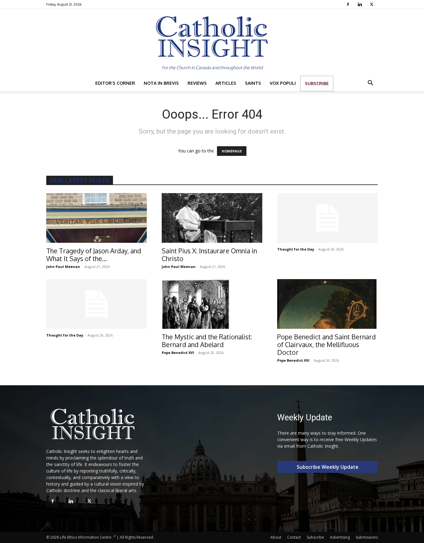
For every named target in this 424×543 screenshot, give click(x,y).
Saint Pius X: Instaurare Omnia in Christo (209, 255)
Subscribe (317, 83)
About (275, 537)
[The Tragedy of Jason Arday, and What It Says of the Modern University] (96, 218)
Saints (253, 83)
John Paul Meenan (63, 266)
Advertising (340, 537)
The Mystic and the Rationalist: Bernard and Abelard (207, 341)
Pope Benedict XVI (178, 352)
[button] (370, 84)
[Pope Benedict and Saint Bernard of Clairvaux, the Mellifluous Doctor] (327, 304)
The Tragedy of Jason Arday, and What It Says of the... (93, 255)
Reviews (197, 83)
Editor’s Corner (115, 83)
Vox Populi (283, 83)
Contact (294, 537)
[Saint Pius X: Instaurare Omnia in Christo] (212, 218)
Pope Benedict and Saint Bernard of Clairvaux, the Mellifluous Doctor (326, 344)
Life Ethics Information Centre (85, 537)
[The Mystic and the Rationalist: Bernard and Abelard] (212, 304)
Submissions (367, 537)
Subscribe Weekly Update (328, 467)
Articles (225, 83)
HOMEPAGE (232, 151)
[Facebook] (348, 4)
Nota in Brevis (161, 83)
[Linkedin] (360, 4)
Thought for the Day (295, 249)
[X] (372, 4)
